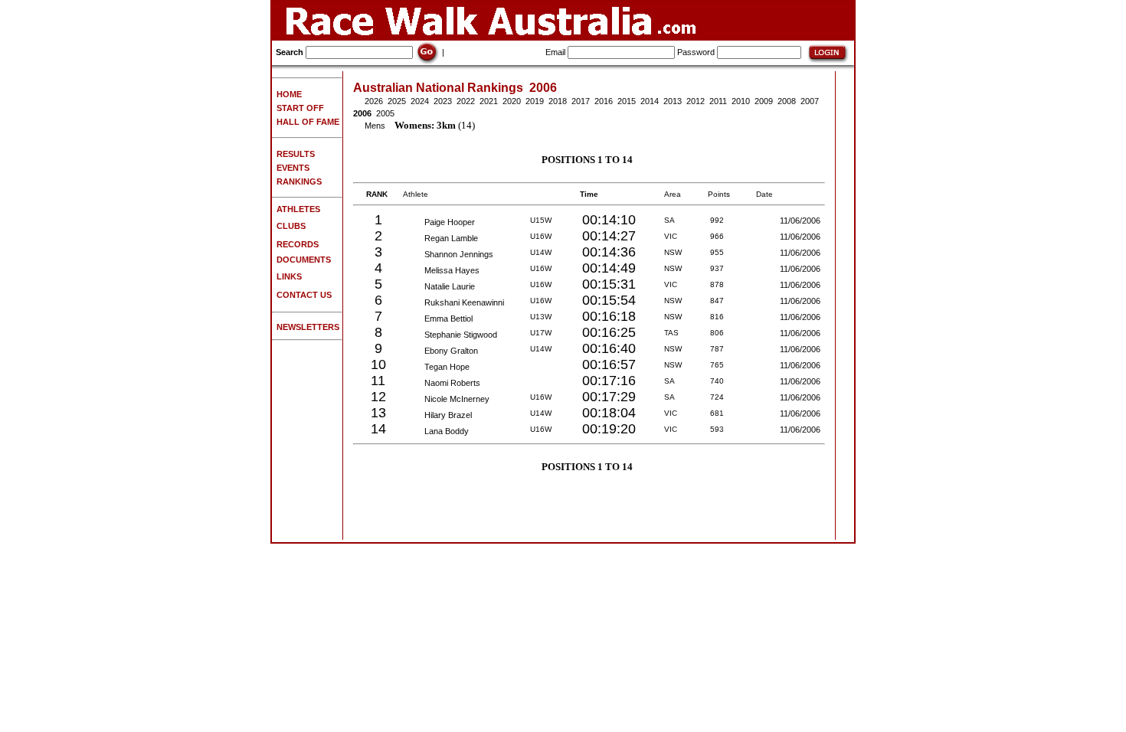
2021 (489, 101)
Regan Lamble (447, 238)
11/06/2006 (801, 220)
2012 (695, 101)
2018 (557, 101)
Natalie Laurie (446, 286)
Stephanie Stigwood (457, 334)
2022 (466, 101)
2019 (534, 101)
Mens (375, 125)
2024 (420, 101)
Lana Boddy (443, 431)
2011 (718, 101)
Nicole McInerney (453, 399)
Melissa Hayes (448, 270)
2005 (385, 113)
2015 (626, 101)
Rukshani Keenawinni (460, 302)
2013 (672, 101)
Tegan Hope (443, 366)
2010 (741, 101)
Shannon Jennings (455, 254)
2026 (374, 101)
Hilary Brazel (444, 415)
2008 (786, 101)
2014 (649, 101)
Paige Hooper (446, 222)
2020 (511, 101)
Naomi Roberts (448, 382)
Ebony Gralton (447, 350)
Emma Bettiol (445, 318)
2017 (580, 101)
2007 (809, 101)
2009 (763, 101)
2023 (443, 101)
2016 (603, 101)
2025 (397, 101)
